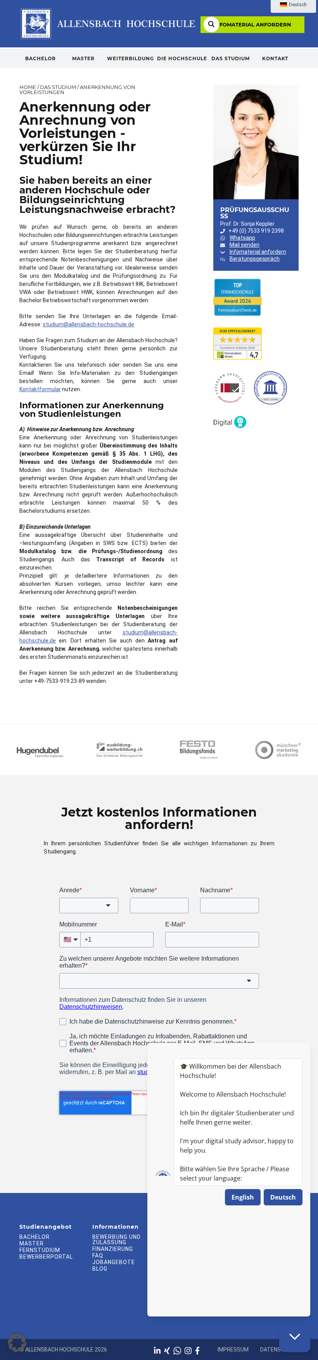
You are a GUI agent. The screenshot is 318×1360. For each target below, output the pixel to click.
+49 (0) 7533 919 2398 (256, 230)
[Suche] (211, 24)
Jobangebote (113, 1262)
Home (27, 87)
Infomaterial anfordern (252, 24)
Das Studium (230, 58)
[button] (17, 1343)
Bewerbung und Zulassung (116, 1239)
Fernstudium (39, 1250)
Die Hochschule (182, 58)
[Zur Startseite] (107, 23)
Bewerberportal (46, 1256)
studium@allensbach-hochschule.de (88, 324)
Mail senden (244, 245)
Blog (99, 1268)
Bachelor (40, 58)
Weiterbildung (130, 58)
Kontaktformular (40, 389)
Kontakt (275, 58)
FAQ (97, 1255)
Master (83, 58)
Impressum (233, 1349)
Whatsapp (242, 238)
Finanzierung (112, 1249)
